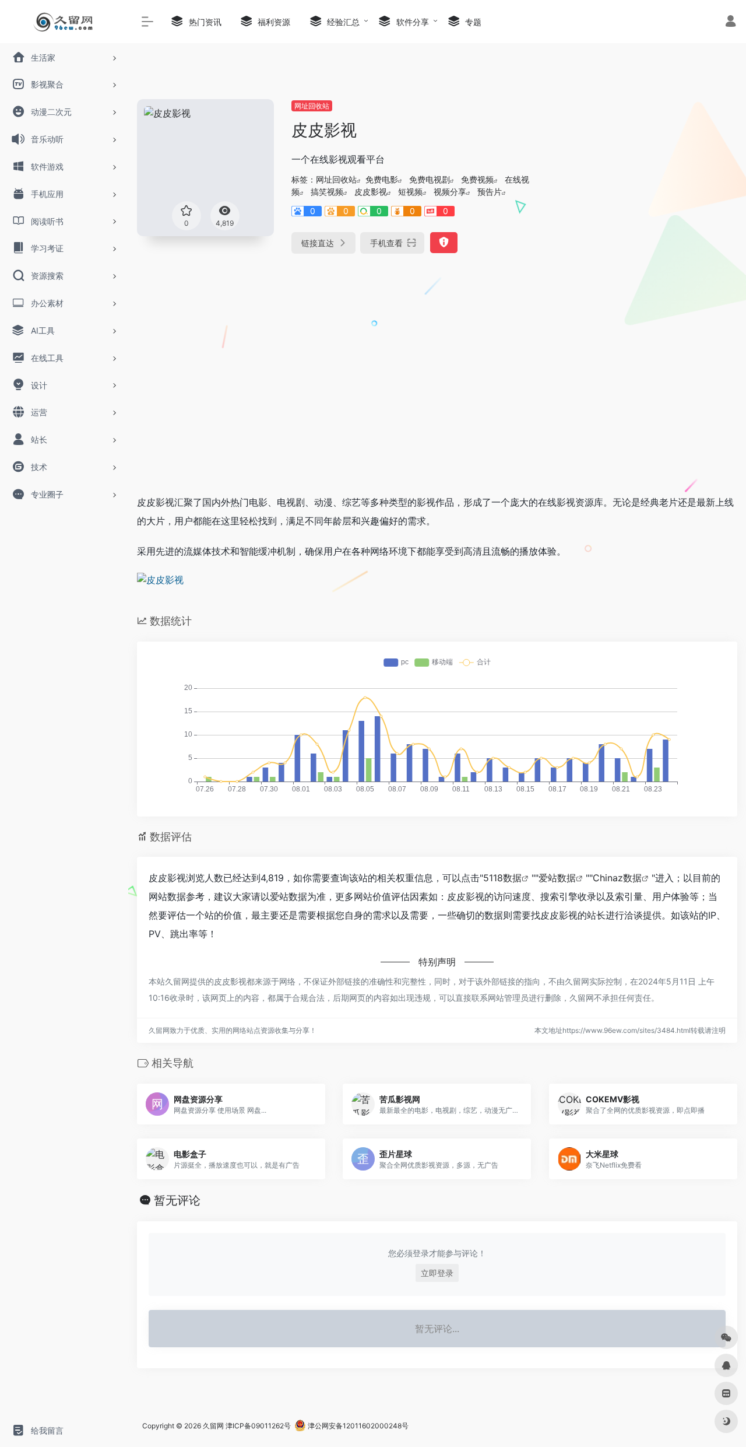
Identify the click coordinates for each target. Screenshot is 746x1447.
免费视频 (477, 179)
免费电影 (381, 179)
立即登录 (437, 1273)
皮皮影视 (370, 192)
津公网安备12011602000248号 (357, 1425)
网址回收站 (311, 105)
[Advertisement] (643, 172)
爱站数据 (557, 878)
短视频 (410, 192)
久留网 (213, 1425)
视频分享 (450, 192)
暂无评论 (177, 1200)
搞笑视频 (327, 192)
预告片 (489, 192)
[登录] (730, 22)
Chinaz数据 (617, 878)
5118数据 (502, 878)
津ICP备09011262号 (258, 1425)
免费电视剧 (429, 179)
